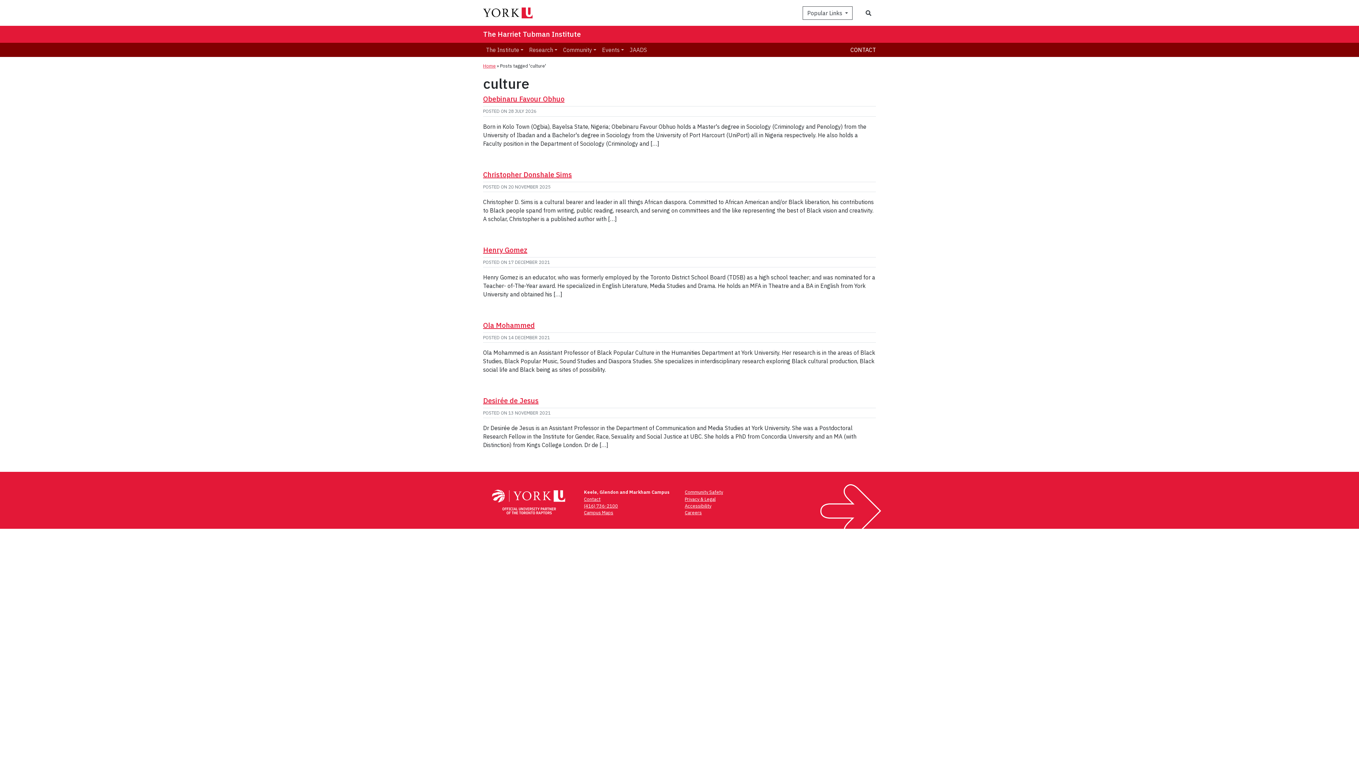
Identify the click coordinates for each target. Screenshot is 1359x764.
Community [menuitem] (577, 49)
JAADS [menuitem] (638, 49)
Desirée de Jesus (511, 400)
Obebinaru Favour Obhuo (523, 99)
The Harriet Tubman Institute (532, 34)
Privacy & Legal (700, 499)
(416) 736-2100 (601, 506)
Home (489, 66)
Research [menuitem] (541, 49)
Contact (863, 49)
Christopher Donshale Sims (527, 174)
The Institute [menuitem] (502, 49)
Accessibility (698, 506)
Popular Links (825, 13)
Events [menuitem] (611, 49)
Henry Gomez (505, 250)
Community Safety (704, 492)
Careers (693, 513)
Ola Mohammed (509, 325)
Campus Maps (598, 513)
